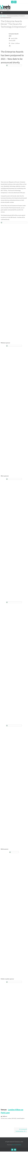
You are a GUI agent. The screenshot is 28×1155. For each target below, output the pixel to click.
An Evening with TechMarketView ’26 (21, 1130)
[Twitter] (12, 2)
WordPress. (18, 1144)
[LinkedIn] (15, 2)
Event (4, 15)
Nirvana (13, 1144)
